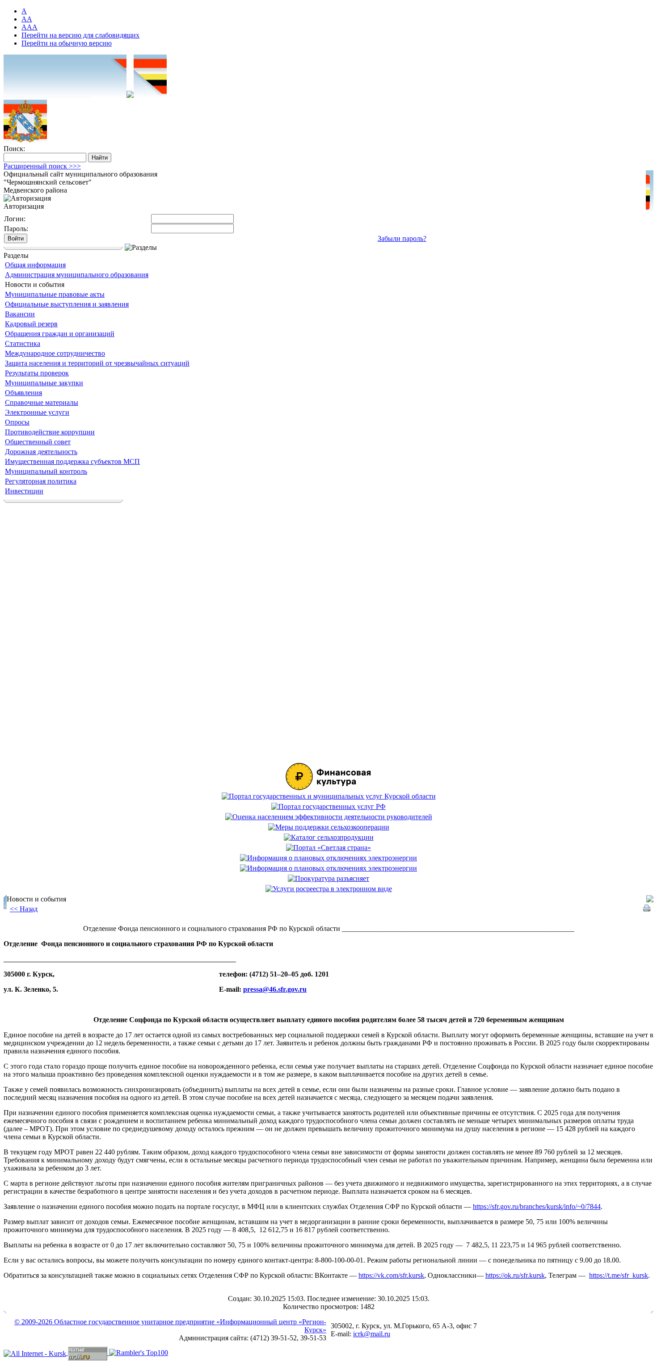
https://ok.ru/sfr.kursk (515, 1275)
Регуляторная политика (40, 481)
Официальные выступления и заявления (67, 304)
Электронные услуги (37, 412)
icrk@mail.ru (371, 1334)
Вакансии (20, 314)
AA (26, 19)
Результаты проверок (37, 373)
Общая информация (35, 265)
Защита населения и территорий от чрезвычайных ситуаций (97, 363)
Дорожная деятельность (41, 451)
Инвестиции (24, 491)
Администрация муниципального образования (76, 274)
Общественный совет (38, 442)
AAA (29, 27)
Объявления (23, 392)
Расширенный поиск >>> (42, 166)
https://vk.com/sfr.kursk (391, 1275)
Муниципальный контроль (46, 471)
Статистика (22, 343)
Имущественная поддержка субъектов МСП (72, 461)
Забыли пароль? (402, 238)
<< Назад (24, 909)
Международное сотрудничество (55, 353)
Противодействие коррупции (50, 432)
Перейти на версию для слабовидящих (80, 35)
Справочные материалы (41, 402)
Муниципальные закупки (44, 383)
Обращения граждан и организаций (59, 333)
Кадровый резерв (31, 324)
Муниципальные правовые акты (55, 294)
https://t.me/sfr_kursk (618, 1275)
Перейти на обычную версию (66, 43)
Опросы (17, 422)
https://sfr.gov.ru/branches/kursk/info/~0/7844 (537, 1206)
